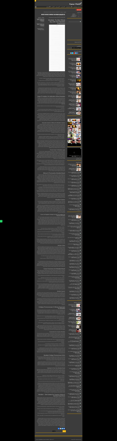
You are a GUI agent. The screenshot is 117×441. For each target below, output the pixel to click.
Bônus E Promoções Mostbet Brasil (59, 31)
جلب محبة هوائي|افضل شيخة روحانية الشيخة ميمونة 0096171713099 (72, 88)
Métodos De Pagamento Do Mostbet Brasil (58, 69)
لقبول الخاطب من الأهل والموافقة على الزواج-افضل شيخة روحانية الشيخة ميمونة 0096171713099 (74, 410)
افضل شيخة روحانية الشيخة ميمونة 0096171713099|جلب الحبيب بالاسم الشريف (72, 104)
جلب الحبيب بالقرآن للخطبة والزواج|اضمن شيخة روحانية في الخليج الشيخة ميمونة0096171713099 (75, 390)
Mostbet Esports (61, 38)
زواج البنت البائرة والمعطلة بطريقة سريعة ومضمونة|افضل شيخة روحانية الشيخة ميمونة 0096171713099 (74, 386)
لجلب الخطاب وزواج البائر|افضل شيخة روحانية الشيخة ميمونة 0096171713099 (72, 322)
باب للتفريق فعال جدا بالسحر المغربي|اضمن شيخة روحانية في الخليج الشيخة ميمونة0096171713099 (74, 277)
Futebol (63, 50)
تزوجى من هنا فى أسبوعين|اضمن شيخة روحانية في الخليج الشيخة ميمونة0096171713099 (75, 372)
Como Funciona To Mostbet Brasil (59, 37)
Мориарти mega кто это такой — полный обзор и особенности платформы (40, 20)
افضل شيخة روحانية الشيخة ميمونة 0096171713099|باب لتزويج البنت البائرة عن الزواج (72, 112)
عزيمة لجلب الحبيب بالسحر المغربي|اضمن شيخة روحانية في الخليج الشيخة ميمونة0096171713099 (75, 234)
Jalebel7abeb (41, 439)
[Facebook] (77, 53)
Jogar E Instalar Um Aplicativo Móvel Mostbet (58, 27)
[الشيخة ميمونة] (75, 3)
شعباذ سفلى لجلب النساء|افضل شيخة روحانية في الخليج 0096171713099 (72, 92)
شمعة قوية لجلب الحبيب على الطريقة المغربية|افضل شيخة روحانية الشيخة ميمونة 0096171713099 (74, 227)
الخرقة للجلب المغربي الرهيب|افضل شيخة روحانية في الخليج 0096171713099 (72, 96)
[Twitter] (76, 53)
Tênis (63, 58)
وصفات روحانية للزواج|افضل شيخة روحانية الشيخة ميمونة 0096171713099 (72, 330)
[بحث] (35, 1)
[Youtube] (74, 53)
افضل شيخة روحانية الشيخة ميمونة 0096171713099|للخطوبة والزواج (72, 108)
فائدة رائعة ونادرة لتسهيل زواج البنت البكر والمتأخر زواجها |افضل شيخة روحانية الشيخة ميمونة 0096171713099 (74, 337)
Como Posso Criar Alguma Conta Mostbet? (58, 63)
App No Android (62, 57)
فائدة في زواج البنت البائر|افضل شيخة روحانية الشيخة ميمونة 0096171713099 (72, 326)
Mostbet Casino (62, 32)
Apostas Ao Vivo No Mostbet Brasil (59, 44)
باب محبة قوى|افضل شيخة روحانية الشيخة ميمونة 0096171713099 (72, 64)
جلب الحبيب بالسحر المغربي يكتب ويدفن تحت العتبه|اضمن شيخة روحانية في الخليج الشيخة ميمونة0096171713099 (74, 288)
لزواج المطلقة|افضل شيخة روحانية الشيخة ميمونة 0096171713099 (72, 76)
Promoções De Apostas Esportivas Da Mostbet (57, 66)
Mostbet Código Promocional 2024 (59, 43)
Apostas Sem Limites (61, 49)
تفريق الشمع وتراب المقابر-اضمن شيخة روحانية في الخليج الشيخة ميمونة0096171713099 (75, 205)
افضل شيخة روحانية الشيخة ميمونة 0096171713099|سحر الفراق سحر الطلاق (72, 100)
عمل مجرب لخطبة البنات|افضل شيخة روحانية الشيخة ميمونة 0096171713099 (72, 72)
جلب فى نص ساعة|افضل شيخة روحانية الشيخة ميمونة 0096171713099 (72, 80)
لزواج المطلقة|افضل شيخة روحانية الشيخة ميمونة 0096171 (68, 9)
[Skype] (72, 53)
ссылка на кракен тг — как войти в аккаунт (40, 29)
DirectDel (47, 439)
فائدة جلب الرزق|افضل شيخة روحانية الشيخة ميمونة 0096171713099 (72, 68)
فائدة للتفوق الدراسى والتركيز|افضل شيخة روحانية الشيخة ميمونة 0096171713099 (72, 84)
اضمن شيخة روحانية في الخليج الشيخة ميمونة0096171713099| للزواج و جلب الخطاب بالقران (74, 341)
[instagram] (71, 53)
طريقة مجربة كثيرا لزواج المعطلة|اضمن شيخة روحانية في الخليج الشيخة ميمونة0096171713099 (74, 352)
